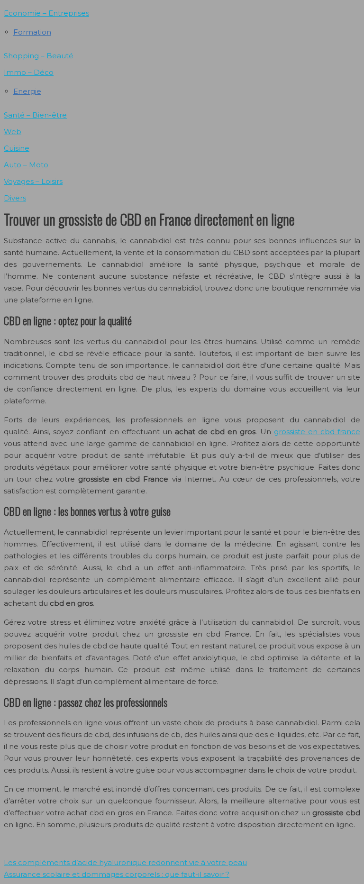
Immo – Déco (29, 72)
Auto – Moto (26, 164)
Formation (32, 31)
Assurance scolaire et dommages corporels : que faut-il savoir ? (116, 874)
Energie (27, 91)
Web (12, 131)
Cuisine (16, 148)
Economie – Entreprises (46, 13)
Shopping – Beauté (38, 55)
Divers (15, 197)
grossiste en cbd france (317, 431)
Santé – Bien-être (35, 114)
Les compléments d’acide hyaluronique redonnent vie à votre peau (125, 862)
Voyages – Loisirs (33, 181)
